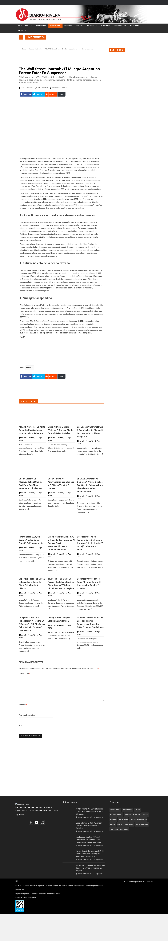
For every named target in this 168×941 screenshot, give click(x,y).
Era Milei (29, 368)
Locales (28, 26)
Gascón (145, 814)
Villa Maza (124, 829)
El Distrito (105, 26)
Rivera (112, 824)
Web (21, 725)
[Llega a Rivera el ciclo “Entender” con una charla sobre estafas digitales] (61, 415)
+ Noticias (134, 26)
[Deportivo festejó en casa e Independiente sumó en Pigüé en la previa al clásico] (32, 575)
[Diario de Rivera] (83, 14)
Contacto (21, 30)
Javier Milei (123, 819)
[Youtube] (36, 822)
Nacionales (55, 26)
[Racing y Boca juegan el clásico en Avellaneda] (61, 614)
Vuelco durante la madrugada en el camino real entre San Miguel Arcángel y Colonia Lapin (90, 853)
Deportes (68, 26)
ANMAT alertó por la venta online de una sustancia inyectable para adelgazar (32, 430)
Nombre (23, 705)
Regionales (41, 26)
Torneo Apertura (141, 824)
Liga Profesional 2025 (138, 819)
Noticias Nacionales (35, 49)
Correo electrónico (27, 715)
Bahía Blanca (127, 810)
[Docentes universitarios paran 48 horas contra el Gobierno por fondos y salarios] (90, 575)
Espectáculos (120, 26)
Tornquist (114, 829)
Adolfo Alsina (115, 810)
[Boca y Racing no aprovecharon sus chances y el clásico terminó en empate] (61, 467)
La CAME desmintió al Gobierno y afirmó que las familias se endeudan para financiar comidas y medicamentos (90, 485)
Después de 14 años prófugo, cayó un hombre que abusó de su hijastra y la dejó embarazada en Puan (90, 543)
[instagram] (42, 822)
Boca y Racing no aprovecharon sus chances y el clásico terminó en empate (90, 868)
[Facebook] (31, 822)
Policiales (92, 26)
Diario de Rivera (27, 88)
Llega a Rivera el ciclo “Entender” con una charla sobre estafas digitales (60, 430)
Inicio (19, 26)
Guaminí (113, 819)
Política (79, 26)
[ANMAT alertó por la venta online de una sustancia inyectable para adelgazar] (32, 415)
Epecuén (127, 814)
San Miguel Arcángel (125, 824)
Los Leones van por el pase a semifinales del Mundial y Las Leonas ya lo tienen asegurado (88, 839)
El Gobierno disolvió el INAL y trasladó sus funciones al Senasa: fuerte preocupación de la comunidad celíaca (61, 543)
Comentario (24, 673)
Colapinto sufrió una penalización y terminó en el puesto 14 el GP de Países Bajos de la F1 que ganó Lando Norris (32, 624)
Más (61, 94)
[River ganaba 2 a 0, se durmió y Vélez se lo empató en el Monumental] (32, 525)
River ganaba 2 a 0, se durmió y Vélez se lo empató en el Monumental (31, 540)
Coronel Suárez (116, 814)
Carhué (137, 810)
